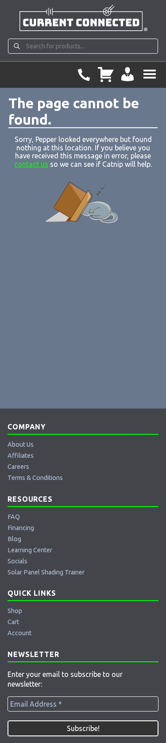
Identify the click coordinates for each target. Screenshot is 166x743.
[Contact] (84, 74)
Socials (17, 561)
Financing (21, 527)
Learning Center (30, 550)
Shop (15, 610)
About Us (21, 444)
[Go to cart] (106, 74)
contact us (31, 164)
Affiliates (21, 455)
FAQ (14, 516)
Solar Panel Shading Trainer (46, 572)
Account (19, 633)
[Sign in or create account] (127, 74)
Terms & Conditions (35, 477)
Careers (18, 466)
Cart (13, 621)
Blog (14, 539)
